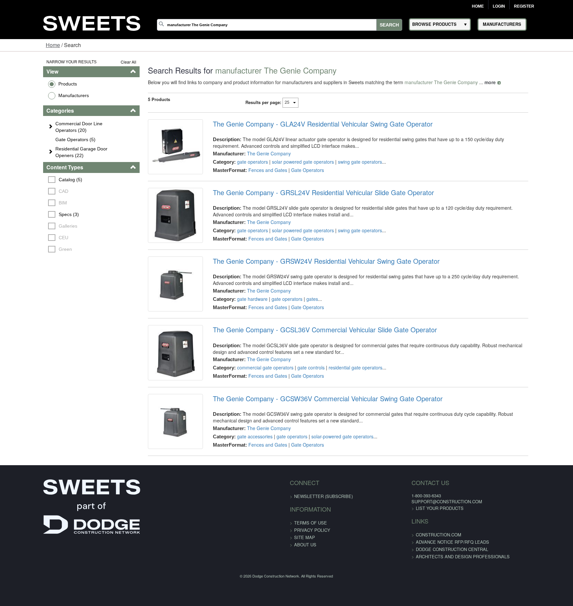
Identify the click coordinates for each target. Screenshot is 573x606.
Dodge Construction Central (415, 599)
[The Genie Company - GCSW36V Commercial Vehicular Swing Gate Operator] (157, 466)
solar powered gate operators (290, 161)
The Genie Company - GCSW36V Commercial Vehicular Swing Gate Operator (315, 438)
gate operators (239, 161)
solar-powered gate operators (330, 476)
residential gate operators (343, 397)
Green (28, 249)
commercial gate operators (252, 397)
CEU (27, 237)
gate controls (298, 397)
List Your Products (403, 558)
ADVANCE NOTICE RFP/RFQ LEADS (415, 591)
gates (299, 318)
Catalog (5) (34, 179)
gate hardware (239, 318)
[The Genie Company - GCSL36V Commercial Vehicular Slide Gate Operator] (157, 387)
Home (478, 6)
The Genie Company (256, 153)
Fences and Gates (255, 170)
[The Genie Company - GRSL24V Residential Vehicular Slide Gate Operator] (157, 230)
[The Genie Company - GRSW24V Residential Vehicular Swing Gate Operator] (157, 308)
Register (524, 6)
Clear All (106, 62)
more (467, 82)
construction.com (401, 584)
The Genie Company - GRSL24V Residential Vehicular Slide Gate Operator (310, 202)
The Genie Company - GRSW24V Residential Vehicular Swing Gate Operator (313, 281)
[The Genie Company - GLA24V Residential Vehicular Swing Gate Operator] (157, 151)
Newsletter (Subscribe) (323, 546)
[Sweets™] (92, 22)
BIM (26, 202)
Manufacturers (36, 95)
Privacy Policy (312, 580)
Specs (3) (32, 214)
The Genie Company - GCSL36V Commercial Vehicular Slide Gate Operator (312, 359)
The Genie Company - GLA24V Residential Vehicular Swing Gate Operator (310, 124)
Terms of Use (310, 572)
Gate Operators (295, 170)
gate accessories (242, 476)
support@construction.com (410, 551)
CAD (27, 191)
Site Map (304, 587)
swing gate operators (347, 161)
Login (499, 6)
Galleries (31, 226)
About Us (305, 594)
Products (30, 83)
